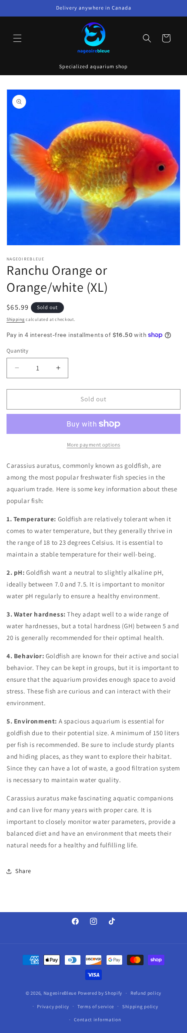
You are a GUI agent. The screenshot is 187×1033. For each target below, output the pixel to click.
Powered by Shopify (100, 993)
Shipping (16, 319)
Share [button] (23, 871)
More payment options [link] (93, 444)
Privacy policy (53, 1006)
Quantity (17, 350)
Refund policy (145, 993)
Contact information (97, 1019)
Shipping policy (140, 1006)
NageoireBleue (60, 993)
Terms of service (95, 1006)
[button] (17, 38)
